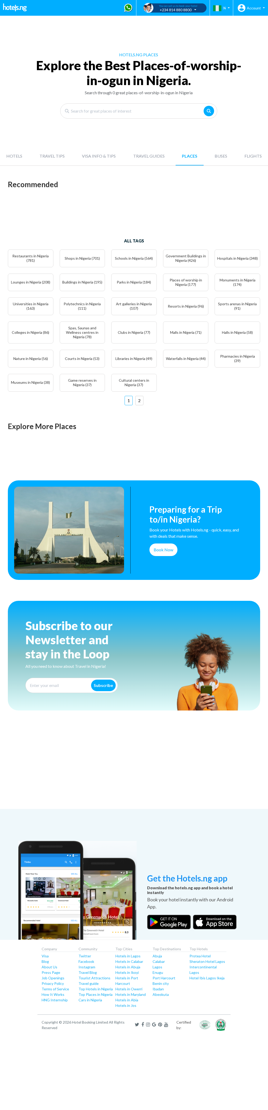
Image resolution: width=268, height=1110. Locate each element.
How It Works (53, 994)
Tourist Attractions (94, 978)
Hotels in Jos (125, 1005)
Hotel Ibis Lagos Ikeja (207, 978)
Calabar (159, 961)
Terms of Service (55, 989)
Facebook (86, 961)
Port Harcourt (164, 978)
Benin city (161, 983)
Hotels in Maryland (130, 994)
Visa (45, 956)
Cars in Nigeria (90, 1000)
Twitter (85, 956)
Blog (45, 961)
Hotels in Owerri (128, 989)
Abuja (157, 956)
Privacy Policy (53, 983)
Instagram (87, 967)
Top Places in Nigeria (96, 994)
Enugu (158, 972)
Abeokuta (161, 994)
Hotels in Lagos (128, 956)
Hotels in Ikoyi (127, 972)
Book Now (163, 549)
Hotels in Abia (126, 1000)
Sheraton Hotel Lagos (207, 961)
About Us (49, 967)
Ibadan (158, 989)
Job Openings (53, 978)
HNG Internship (55, 1000)
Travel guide (89, 983)
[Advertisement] (134, 768)
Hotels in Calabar (129, 961)
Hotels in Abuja (127, 967)
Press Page (51, 972)
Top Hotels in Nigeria (96, 989)
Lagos (157, 967)
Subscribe (103, 685)
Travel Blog (88, 972)
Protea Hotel (200, 956)
